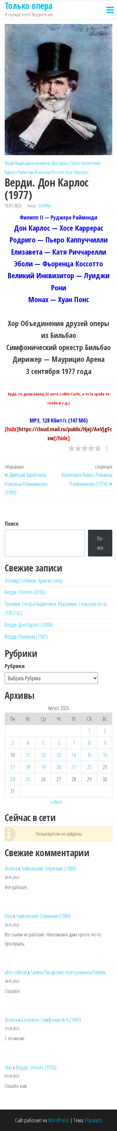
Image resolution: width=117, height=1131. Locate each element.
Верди (9, 163)
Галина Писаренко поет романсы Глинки (68, 972)
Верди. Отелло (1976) (36, 1067)
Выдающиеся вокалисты (33, 163)
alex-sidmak (16, 972)
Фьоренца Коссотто (49, 172)
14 (73, 755)
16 (105, 755)
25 (28, 779)
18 (28, 767)
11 (28, 755)
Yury (8, 916)
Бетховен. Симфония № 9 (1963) (51, 1019)
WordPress (58, 1120)
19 (43, 767)
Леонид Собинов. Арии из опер (34, 580)
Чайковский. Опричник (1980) (48, 868)
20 (58, 767)
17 (12, 767)
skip (8, 1067)
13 (58, 755)
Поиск (12, 523)
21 (73, 767)
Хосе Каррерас (77, 172)
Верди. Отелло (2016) (25, 592)
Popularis (93, 1120)
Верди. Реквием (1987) (26, 636)
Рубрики (15, 666)
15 (89, 755)
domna (45, 206)
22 (89, 767)
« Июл (56, 802)
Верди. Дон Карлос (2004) (29, 624)
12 (43, 755)
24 (12, 779)
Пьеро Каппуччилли (85, 163)
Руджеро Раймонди (19, 172)
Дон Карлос (61, 163)
